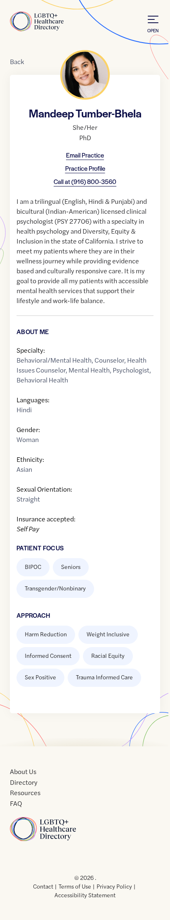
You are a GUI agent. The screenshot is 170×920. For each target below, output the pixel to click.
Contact (43, 886)
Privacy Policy (114, 886)
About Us (23, 771)
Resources (25, 792)
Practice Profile (85, 168)
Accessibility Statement (85, 895)
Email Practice (85, 155)
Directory (24, 782)
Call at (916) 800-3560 (85, 181)
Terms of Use (75, 886)
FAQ (16, 803)
